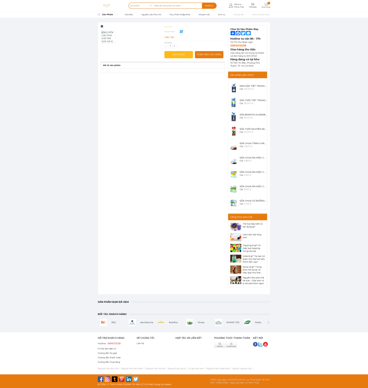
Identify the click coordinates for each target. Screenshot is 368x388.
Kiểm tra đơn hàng (260, 14)
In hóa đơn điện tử (107, 348)
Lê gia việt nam (196, 368)
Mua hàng (266, 7)
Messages (253, 7)
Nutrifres (173, 322)
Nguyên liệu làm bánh (132, 368)
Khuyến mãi (204, 14)
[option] (131, 27)
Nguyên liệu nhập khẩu (218, 368)
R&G (113, 322)
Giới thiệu (128, 14)
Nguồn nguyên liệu (242, 368)
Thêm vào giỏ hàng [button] (209, 54)
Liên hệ (140, 343)
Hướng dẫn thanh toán (109, 357)
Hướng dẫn (239, 14)
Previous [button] (99, 322)
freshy (258, 322)
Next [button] (268, 322)
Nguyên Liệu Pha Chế (151, 14)
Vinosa (201, 322)
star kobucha (146, 322)
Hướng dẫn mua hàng (109, 362)
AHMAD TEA (232, 322)
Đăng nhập (239, 7)
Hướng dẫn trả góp (107, 353)
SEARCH (209, 5)
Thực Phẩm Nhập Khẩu (179, 14)
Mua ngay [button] (178, 54)
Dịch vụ (221, 14)
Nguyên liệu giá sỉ (177, 368)
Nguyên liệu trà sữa (155, 368)
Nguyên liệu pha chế (108, 368)
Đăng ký (237, 4)
